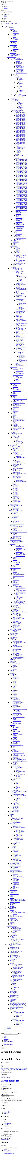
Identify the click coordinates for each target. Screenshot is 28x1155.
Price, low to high (8, 1069)
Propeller (15, 931)
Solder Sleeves (16, 610)
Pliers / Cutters (19, 835)
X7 (17, 77)
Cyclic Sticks (22, 276)
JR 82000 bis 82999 (20, 134)
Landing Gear (19, 316)
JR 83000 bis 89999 (20, 135)
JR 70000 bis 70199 (20, 114)
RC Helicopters (11, 57)
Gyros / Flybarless (15, 383)
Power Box (13, 639)
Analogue (18, 562)
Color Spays (15, 820)
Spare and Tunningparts (16, 110)
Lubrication (12, 823)
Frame (14, 934)
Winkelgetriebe (13, 959)
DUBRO (15, 30)
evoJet (14, 719)
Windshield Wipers (20, 312)
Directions (6, 1124)
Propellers (13, 762)
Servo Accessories (15, 568)
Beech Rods (15, 854)
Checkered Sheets (20, 345)
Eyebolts (15, 609)
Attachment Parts (23, 360)
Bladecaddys (16, 465)
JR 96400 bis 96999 (20, 140)
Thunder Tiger (16, 49)
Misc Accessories (17, 470)
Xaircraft (13, 932)
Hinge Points (19, 596)
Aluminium (15, 790)
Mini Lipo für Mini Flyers (19, 912)
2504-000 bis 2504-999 (21, 168)
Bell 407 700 (19, 262)
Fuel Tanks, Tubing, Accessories (18, 791)
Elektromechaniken (14, 947)
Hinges (15, 594)
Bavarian (15, 385)
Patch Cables (16, 626)
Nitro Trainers (14, 99)
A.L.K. (17, 381)
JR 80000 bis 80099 (20, 116)
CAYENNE (15, 742)
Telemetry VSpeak (14, 634)
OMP (14, 98)
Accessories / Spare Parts (21, 481)
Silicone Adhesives (14, 894)
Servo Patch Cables (20, 556)
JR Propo (15, 522)
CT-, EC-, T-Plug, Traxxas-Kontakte (18, 1005)
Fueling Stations (16, 472)
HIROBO (16, 158)
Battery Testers (13, 981)
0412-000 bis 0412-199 (21, 159)
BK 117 (17, 291)
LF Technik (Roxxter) (18, 419)
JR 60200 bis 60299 (20, 120)
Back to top (4, 1089)
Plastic (15, 782)
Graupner (15, 47)
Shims (14, 886)
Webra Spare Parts (17, 701)
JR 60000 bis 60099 (20, 112)
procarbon (16, 478)
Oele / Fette (12, 969)
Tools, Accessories (15, 461)
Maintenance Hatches (21, 347)
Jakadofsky (15, 705)
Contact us (6, 1125)
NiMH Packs (13, 918)
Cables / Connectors (21, 308)
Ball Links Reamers (20, 832)
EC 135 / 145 (19, 295)
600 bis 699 (15, 490)
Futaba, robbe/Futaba (18, 526)
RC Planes (10, 27)
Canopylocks (13, 53)
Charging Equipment (13, 980)
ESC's (12, 725)
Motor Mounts (14, 807)
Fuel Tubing (15, 803)
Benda (14, 460)
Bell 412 (12, 960)
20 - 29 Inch (18, 777)
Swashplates (18, 456)
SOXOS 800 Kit (19, 70)
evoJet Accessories (17, 721)
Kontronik (15, 679)
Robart (14, 37)
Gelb (17, 786)
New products (7, 1112)
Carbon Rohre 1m (10, 1080)
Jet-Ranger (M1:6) (20, 293)
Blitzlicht (18, 1016)
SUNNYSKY (16, 678)
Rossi (14, 749)
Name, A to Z (20, 1068)
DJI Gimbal (15, 943)
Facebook (6, 1102)
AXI (14, 686)
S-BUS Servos (19, 552)
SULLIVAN (16, 33)
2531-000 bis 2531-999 (21, 198)
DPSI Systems (16, 651)
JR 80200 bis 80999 (20, 131)
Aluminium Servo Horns (18, 574)
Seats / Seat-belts (19, 319)
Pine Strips (15, 851)
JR (13, 388)
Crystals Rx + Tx (15, 663)
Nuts (14, 875)
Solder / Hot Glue (17, 826)
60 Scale (18, 251)
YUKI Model (16, 987)
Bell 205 (12, 963)
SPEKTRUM (16, 516)
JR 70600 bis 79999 (20, 143)
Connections (18, 321)
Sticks (14, 529)
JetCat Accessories (17, 713)
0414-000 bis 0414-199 (21, 178)
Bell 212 (12, 961)
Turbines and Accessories (17, 702)
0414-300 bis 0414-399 (21, 180)
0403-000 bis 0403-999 (21, 176)
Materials (13, 847)
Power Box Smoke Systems (19, 642)
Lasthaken (12, 954)
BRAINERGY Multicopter (16, 916)
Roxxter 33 (18, 214)
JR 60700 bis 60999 (20, 124)
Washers (15, 878)
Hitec (14, 570)
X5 (17, 82)
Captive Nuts (16, 882)
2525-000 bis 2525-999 (21, 192)
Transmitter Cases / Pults (15, 538)
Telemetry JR (13, 635)
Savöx (14, 558)
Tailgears (13, 46)
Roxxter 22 (18, 216)
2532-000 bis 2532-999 (21, 199)
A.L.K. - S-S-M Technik (14, 944)
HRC (11, 924)
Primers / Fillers (16, 819)
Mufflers (13, 506)
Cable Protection (13, 890)
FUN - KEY (16, 407)
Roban (14, 267)
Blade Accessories (17, 405)
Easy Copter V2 (19, 236)
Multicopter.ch (14, 927)
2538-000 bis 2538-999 (21, 206)
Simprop (15, 683)
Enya (14, 746)
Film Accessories (17, 822)
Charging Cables (13, 992)
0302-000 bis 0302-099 (21, 163)
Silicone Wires (13, 892)
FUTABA (15, 534)
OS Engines (15, 698)
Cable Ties (12, 888)
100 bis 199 (15, 485)
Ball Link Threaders (20, 831)
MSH (14, 392)
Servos (12, 544)
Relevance (14, 1068)
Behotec (14, 718)
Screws (12, 872)
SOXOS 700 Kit (19, 69)
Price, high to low (17, 1069)
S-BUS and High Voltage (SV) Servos (20, 554)
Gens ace (12, 922)
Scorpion (15, 681)
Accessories (15, 38)
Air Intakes (18, 348)
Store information (5, 1139)
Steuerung (18, 1017)
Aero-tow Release (14, 55)
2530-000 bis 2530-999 (21, 196)
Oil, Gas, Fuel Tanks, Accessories (18, 715)
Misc (17, 363)
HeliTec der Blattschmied (20, 399)
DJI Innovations (14, 938)
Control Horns (17, 586)
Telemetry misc (13, 638)
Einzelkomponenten (18, 1012)
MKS (14, 565)
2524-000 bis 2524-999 (21, 191)
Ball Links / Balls (17, 608)
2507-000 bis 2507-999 (21, 182)
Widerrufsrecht (7, 1151)
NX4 (18, 106)
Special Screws (19, 283)
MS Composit (16, 404)
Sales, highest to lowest (6, 1068)
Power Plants (11, 673)
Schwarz (18, 787)
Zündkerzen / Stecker (15, 957)
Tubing (17, 710)
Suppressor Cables (17, 623)
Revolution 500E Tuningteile (20, 64)
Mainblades (13, 395)
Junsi (14, 984)
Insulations (15, 867)
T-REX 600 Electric (20, 147)
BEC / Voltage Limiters (15, 629)
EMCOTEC (14, 650)
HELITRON (13, 661)
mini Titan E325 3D (20, 223)
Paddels (16, 437)
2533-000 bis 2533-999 (21, 172)
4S (16, 232)
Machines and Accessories (19, 827)
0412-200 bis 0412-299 (21, 160)
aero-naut (15, 739)
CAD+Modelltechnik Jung (19, 450)
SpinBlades (15, 424)
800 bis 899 (15, 493)
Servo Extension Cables (18, 618)
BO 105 (17, 292)
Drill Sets (15, 843)
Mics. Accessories (20, 299)
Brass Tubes (15, 859)
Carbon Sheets (16, 858)
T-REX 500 (18, 150)
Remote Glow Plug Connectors (20, 761)
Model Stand (13, 907)
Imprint (5, 1149)
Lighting (15, 645)
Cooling (11, 812)
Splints (11, 895)
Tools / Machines (15, 824)
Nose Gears (15, 39)
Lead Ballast (15, 856)
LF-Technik (17, 211)
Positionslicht (19, 1013)
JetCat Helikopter (17, 703)
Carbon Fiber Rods (17, 862)
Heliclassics (16, 364)
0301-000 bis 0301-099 (21, 164)
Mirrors (17, 315)
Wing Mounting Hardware (16, 54)
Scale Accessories (20, 365)
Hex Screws (15, 874)
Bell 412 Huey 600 (20, 260)
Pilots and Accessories (21, 320)
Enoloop (15, 533)
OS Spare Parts (16, 699)
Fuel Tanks (15, 792)
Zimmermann (16, 508)
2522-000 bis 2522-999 (21, 188)
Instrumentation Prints (21, 337)
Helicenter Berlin (17, 264)
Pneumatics (13, 41)
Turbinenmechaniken (14, 948)
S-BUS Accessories (17, 631)
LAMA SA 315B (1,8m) (21, 288)
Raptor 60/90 (19, 222)
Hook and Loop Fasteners (16, 871)
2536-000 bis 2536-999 (21, 202)
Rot (16, 785)
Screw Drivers (19, 834)
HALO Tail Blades (17, 427)
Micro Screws (16, 887)
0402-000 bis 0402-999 (21, 175)
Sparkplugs (15, 750)
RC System (16, 235)
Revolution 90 (19, 62)
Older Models (19, 234)
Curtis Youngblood (20, 443)
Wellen (11, 946)
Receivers (13, 517)
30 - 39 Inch (18, 778)
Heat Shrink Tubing (14, 863)
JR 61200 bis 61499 (20, 127)
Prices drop (6, 1111)
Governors (12, 502)
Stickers (20, 361)
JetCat (17, 372)
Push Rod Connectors (18, 602)
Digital (17, 564)
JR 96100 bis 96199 (20, 138)
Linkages (13, 585)
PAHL (14, 722)
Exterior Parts (20, 357)
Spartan (14, 393)
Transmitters (14, 512)
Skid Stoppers (16, 466)
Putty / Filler (12, 891)
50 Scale (18, 250)
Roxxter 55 (18, 215)
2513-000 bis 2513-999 (21, 186)
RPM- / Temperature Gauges (19, 473)
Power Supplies (13, 991)
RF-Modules (13, 662)
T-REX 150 (18, 152)
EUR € (5, 16)
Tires (12, 29)
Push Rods (15, 605)
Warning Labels (19, 333)
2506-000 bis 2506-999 (21, 171)
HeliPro (14, 156)
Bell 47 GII (15, 973)
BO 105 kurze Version (15, 956)
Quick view (4, 1087)
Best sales (6, 1113)
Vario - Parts (14, 482)
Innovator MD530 (20, 227)
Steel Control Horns (20, 592)
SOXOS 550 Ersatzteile (21, 73)
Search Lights (22, 301)
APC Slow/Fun (16, 766)
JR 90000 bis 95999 (20, 139)
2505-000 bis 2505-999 (21, 170)
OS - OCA (15, 733)
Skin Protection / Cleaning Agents (18, 900)
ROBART (15, 31)
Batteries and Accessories (18, 657)
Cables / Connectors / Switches (18, 612)
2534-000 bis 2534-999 (21, 200)
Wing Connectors (17, 627)
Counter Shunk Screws (18, 876)
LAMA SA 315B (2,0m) (21, 289)
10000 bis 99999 (16, 501)
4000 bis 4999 (16, 500)
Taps (17, 840)
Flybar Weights (16, 436)
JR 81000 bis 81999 (20, 132)
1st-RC (14, 396)
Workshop (10, 814)
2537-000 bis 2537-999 (21, 204)
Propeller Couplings (14, 811)
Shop (6, 26)
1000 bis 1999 (16, 496)
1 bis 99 (14, 484)
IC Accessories (14, 751)
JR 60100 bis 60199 (20, 119)
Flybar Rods (15, 435)
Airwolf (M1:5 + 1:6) (21, 296)
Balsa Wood (15, 850)
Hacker (14, 682)
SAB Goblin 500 (21, 95)
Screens (17, 335)
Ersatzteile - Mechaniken (17, 975)
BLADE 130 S (19, 155)
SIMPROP (12, 659)
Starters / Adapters (17, 464)
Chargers (13, 983)
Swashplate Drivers (20, 457)
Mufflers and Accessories (17, 804)
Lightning (19, 300)
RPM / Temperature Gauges (19, 759)
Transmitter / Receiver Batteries (18, 532)
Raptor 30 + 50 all (20, 220)
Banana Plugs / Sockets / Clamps (17, 1004)
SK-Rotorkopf (17, 454)
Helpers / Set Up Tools (18, 838)
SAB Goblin (17, 94)
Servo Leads (15, 621)
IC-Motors (13, 697)
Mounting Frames (14, 1008)
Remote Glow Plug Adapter (19, 462)
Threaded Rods (13, 903)
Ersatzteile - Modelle (16, 964)
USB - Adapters (13, 637)
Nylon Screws (16, 879)
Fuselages (13, 246)
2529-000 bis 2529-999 (21, 195)
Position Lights (22, 303)
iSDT (14, 988)
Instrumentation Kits (20, 311)
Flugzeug (13, 1011)
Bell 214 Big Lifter (14, 955)
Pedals (20, 279)
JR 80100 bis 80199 (20, 130)
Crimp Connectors (17, 622)
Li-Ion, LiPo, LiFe (17, 536)
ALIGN (16, 144)
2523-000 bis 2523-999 (21, 190)
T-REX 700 (18, 151)
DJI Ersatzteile (16, 942)
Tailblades (13, 412)
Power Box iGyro (17, 643)
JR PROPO (16, 111)
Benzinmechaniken (17, 976)
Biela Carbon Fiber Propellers (20, 772)
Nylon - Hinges (19, 597)
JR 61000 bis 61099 (20, 115)
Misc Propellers (17, 767)
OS (13, 747)
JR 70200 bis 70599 (20, 128)
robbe (15, 231)
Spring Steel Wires (17, 855)
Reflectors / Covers (21, 305)
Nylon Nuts (15, 880)
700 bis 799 (15, 492)
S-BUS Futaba (14, 630)
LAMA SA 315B (14, 952)
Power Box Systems (17, 641)
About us (6, 1031)
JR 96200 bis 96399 (20, 118)
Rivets (17, 332)
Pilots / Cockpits (13, 45)
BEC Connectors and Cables (16, 1007)
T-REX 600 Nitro (20, 148)
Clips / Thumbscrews (18, 468)
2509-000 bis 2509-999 (21, 183)
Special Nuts (16, 883)
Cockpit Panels (19, 339)
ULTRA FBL (19, 400)
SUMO (14, 566)
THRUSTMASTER (19, 774)
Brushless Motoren (17, 928)
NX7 (18, 102)
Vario (14, 266)
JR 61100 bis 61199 (20, 126)
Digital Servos (19, 548)
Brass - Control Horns (21, 593)
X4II (18, 87)
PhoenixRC (15, 542)
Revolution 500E (20, 66)
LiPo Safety (12, 996)
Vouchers (9, 1027)
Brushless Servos (20, 546)
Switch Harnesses (17, 617)
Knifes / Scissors (16, 844)
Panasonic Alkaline (14, 919)
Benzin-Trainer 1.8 (17, 965)
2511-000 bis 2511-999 (21, 184)
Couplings (18, 711)
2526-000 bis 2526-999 (21, 194)
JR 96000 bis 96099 (20, 136)
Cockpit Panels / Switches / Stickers (20, 343)
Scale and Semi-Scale (16, 268)
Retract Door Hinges (20, 601)
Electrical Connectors (13, 997)
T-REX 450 (18, 146)
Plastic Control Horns (21, 590)
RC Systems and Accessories (15, 510)
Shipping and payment (9, 1153)
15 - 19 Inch (18, 775)
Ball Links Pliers (16, 476)
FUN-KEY (15, 425)
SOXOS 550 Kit (19, 71)
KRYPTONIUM (14, 920)
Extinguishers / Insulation (18, 717)
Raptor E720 (19, 230)
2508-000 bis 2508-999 (21, 210)
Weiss (17, 783)
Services (6, 1029)
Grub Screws (16, 884)
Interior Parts (20, 352)
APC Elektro (16, 765)
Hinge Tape (18, 600)
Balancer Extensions (14, 995)
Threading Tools (18, 839)
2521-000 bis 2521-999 (21, 187)
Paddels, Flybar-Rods (16, 433)
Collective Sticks (22, 277)
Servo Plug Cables (17, 614)
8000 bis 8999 (16, 498)
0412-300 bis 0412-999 (21, 162)
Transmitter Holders (17, 530)
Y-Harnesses (15, 619)
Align (14, 397)
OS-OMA (15, 685)
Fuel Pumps (15, 754)
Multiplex (15, 572)
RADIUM (12, 923)
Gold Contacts (13, 999)
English (5, 6)
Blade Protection (13, 445)
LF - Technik (16, 675)
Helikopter (13, 1019)
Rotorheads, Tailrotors (16, 446)
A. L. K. (15, 43)
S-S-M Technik (16, 252)
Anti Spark (12, 1000)
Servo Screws (16, 580)
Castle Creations (16, 731)
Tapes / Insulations (15, 866)
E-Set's (12, 691)
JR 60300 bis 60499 (20, 122)
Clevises (15, 606)
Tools (15, 828)
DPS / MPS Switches (18, 655)
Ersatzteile (21, 79)
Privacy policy (7, 1150)
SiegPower (13, 911)
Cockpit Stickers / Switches (20, 341)
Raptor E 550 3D (20, 224)
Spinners (13, 781)
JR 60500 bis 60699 (20, 123)
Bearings (12, 898)
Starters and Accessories (18, 753)
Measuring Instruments (15, 902)
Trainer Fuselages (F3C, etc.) (16, 505)
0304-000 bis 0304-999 (21, 174)
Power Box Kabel (17, 649)
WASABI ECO (16, 741)
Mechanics (13, 367)
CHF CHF (6, 14)
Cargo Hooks (19, 313)
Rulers (14, 846)
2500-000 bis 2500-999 (21, 167)
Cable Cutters (19, 317)
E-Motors (13, 674)
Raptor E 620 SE (20, 226)
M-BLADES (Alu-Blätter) (19, 403)
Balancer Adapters (14, 993)
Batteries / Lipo (11, 908)
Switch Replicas (19, 309)
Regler (11, 936)
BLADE (15, 74)
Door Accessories (20, 281)
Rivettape (9, 1028)
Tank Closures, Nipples (18, 794)
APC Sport (15, 763)
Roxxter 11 (18, 212)
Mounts (14, 469)
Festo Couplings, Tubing (20, 709)
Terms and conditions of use (10, 1147)
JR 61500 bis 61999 (20, 142)
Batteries (18, 336)
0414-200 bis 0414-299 (21, 179)
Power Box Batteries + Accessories (18, 647)
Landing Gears (14, 34)
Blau (17, 788)
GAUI (15, 75)
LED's (11, 904)
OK (2, 1048)
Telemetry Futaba (14, 633)
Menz (14, 779)
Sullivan (14, 51)
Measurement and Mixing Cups (17, 899)
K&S (14, 244)
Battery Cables (16, 613)
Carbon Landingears (16, 477)
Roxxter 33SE (19, 218)
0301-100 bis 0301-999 (21, 166)
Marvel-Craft (17, 254)
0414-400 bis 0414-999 (21, 207)
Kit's (20, 81)
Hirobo (15, 247)
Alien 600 (18, 61)
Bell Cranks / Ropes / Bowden (20, 604)
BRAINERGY (13, 915)
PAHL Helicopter (20, 373)
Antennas (18, 297)
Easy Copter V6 (19, 239)
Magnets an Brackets (20, 349)
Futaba (14, 384)
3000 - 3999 (15, 497)
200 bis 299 (15, 486)
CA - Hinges (19, 598)
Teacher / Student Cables (15, 540)
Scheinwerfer (19, 1015)
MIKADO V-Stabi (17, 391)
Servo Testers (16, 584)
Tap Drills (18, 842)
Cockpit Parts (22, 356)
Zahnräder (12, 950)
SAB (14, 409)
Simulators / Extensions (16, 541)
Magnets (12, 906)
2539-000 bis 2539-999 (21, 203)
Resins (11, 816)
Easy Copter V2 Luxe (21, 238)
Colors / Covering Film (16, 818)
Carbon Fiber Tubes (17, 860)
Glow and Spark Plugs (16, 745)
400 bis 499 (15, 489)
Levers (20, 280)
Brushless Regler (17, 930)
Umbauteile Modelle (16, 971)
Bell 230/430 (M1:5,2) (21, 328)
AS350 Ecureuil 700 (20, 263)
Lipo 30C (15, 914)
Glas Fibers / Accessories (15, 864)
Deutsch (5, 8)
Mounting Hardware (17, 654)
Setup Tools (15, 474)
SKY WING (16, 690)
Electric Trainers (15, 58)
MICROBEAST (16, 389)
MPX (11, 1001)
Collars (14, 35)
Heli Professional (18, 59)
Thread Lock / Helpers (15, 870)
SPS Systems (16, 653)
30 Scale (18, 248)
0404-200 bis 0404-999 (21, 208)
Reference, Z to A (7, 1070)
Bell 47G (18, 287)
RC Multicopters (12, 926)
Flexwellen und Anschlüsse (16, 951)
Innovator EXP (19, 228)
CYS (15, 561)
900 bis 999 (15, 494)
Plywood (15, 852)
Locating (12, 671)
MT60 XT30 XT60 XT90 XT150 (18, 1003)
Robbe (14, 689)
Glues (11, 815)
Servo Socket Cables (17, 615)
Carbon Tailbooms (14, 504)
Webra (14, 667)
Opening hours (7, 1123)
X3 (16, 93)
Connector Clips (16, 625)
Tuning (20, 78)
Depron (14, 848)
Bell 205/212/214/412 (18, 967)
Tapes (14, 868)
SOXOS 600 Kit (19, 67)
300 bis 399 (15, 488)
